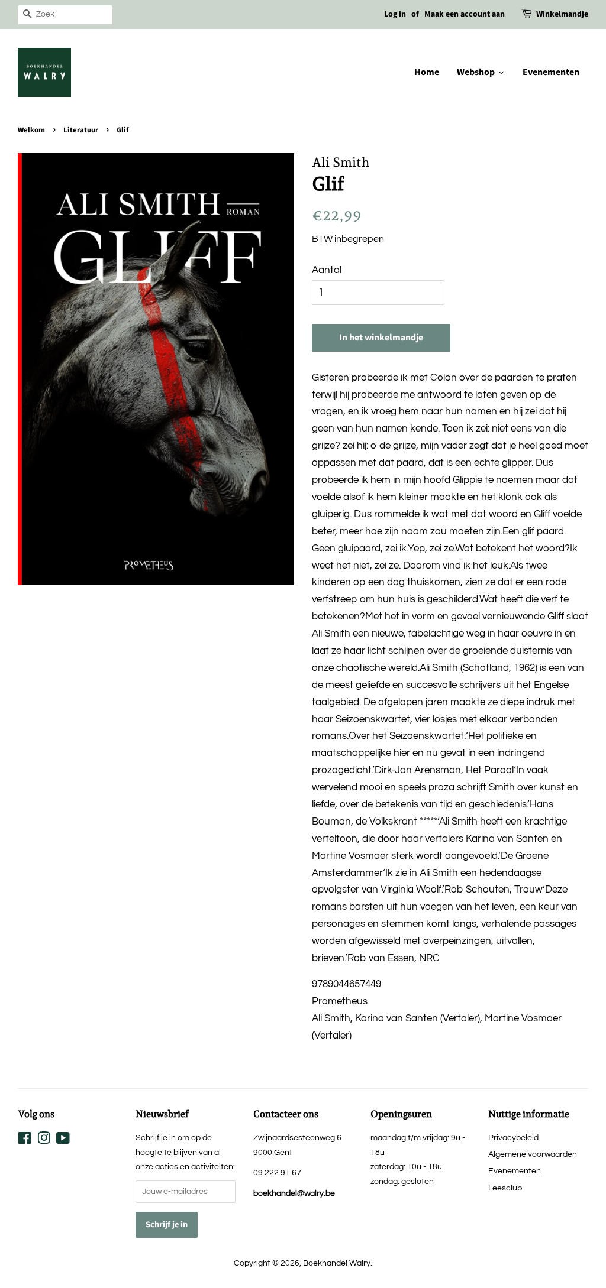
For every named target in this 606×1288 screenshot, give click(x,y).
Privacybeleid (513, 1137)
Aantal (326, 270)
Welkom (31, 130)
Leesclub (505, 1187)
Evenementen (514, 1170)
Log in (395, 14)
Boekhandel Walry (336, 1262)
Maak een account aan (464, 14)
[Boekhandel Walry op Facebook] (24, 1140)
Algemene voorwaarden (532, 1154)
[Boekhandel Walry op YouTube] (63, 1140)
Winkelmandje (562, 14)
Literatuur (80, 130)
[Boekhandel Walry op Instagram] (43, 1140)
